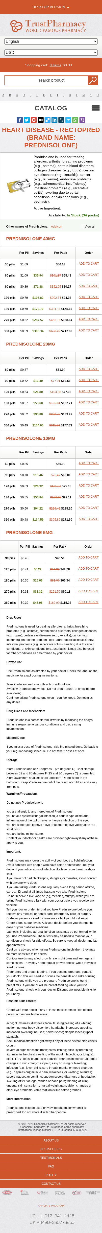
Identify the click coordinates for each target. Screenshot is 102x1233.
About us (51, 1140)
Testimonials (51, 1158)
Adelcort (56, 226)
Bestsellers (51, 1149)
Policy (51, 1175)
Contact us (51, 1184)
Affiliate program (51, 1205)
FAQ (51, 1166)
